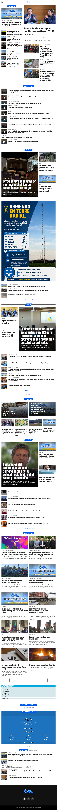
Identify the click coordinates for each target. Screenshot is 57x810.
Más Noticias (28, 680)
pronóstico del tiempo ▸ (28, 742)
